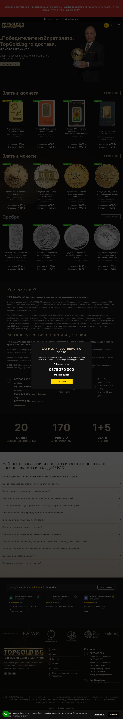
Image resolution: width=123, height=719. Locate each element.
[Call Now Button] (5, 714)
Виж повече (99, 714)
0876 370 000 (61, 369)
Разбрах (113, 714)
